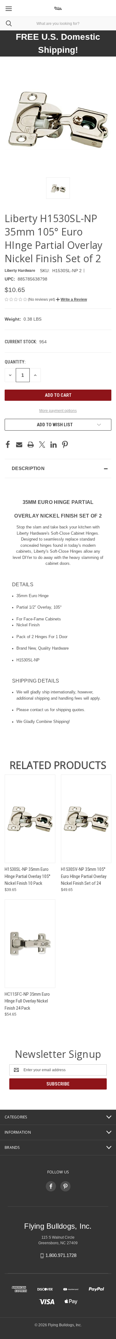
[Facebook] (8, 444)
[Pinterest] (65, 444)
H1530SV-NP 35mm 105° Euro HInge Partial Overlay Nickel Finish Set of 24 (83, 876)
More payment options (58, 411)
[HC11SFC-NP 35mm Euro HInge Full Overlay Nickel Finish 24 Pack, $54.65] (30, 944)
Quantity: (15, 361)
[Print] (31, 444)
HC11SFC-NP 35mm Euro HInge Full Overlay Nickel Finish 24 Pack (27, 1001)
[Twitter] (42, 444)
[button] (71, 299)
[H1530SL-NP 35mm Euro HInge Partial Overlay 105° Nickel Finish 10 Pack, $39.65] (30, 819)
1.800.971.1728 (60, 1255)
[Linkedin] (53, 444)
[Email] (19, 444)
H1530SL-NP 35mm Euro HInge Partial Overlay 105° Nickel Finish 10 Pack (27, 876)
